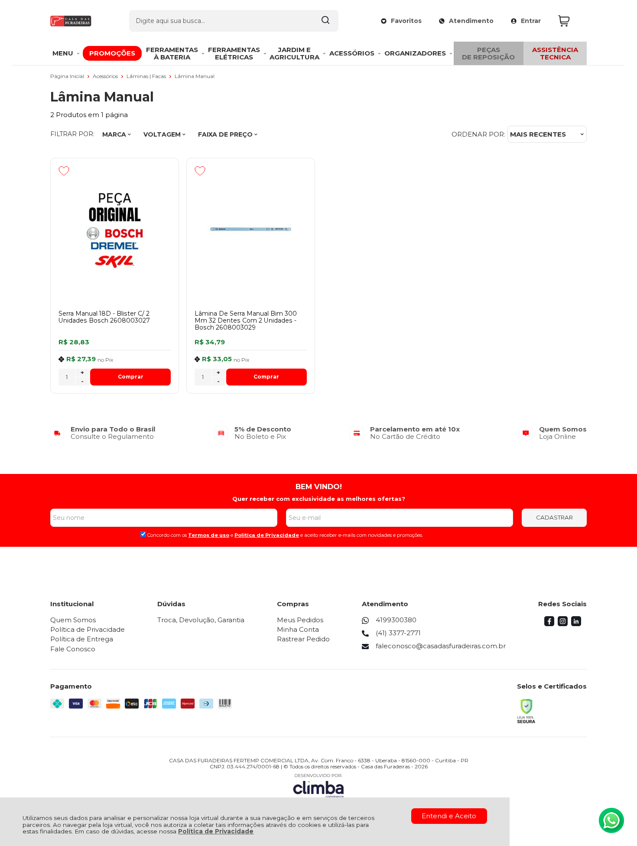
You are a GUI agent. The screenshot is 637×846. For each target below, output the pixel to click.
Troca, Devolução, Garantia (200, 620)
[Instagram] (563, 624)
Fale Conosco (72, 649)
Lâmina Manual (194, 76)
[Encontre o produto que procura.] (325, 21)
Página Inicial (67, 76)
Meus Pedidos (300, 620)
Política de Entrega (81, 639)
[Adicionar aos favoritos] (63, 171)
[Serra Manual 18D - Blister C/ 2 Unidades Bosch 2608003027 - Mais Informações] (114, 229)
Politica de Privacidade (266, 535)
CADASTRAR (554, 517)
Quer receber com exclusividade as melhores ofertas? (318, 498)
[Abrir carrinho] (570, 21)
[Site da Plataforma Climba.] (318, 785)
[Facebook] (549, 624)
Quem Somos (73, 620)
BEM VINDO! (319, 486)
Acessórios (106, 76)
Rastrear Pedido (303, 639)
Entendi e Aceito (449, 816)
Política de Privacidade (216, 831)
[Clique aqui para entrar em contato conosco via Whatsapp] (611, 820)
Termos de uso (208, 535)
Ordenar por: (478, 134)
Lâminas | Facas (147, 76)
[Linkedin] (576, 624)
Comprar (130, 376)
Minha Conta (298, 629)
